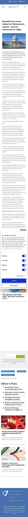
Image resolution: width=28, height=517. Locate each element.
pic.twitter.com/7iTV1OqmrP (9, 118)
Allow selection (14, 285)
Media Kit (24, 1)
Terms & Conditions (13, 500)
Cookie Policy (18, 494)
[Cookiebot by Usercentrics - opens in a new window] (20, 230)
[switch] (24, 260)
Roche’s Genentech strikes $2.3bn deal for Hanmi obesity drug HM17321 (14, 405)
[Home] (13, 6)
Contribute (11, 494)
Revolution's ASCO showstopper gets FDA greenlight (13, 389)
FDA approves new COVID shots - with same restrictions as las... (13, 296)
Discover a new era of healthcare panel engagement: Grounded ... (13, 465)
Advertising (16, 491)
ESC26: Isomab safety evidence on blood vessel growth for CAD (13, 433)
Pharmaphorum (5, 493)
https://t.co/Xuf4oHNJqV (19, 116)
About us (11, 491)
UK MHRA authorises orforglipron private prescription (12, 399)
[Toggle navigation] (3, 6)
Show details (20, 276)
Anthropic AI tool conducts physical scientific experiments (15, 394)
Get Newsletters (15, 1)
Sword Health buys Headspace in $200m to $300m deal (13, 410)
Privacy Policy (12, 497)
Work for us (21, 500)
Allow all (14, 280)
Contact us (22, 491)
